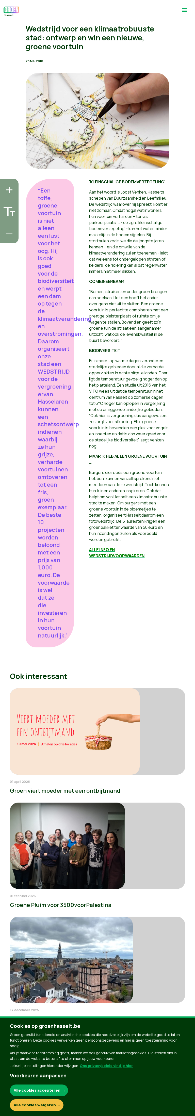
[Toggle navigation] (184, 12)
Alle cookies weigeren (35, 1105)
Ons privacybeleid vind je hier (106, 1065)
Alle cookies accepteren (37, 1090)
